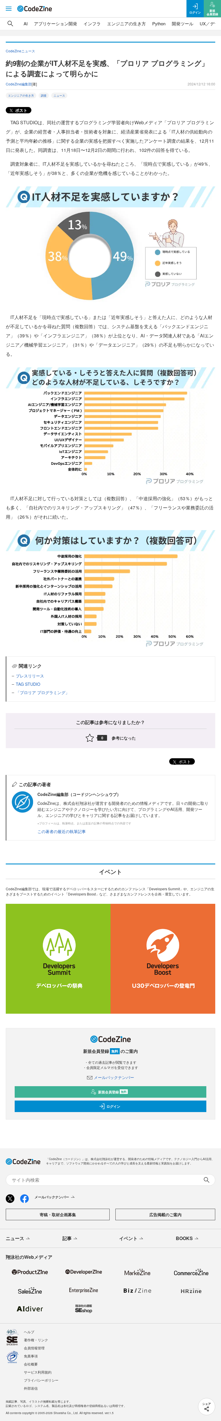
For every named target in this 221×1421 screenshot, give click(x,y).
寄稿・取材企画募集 (58, 1214)
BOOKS (184, 1238)
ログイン (113, 1106)
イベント (128, 1238)
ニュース (59, 95)
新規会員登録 (112, 1092)
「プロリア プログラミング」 (42, 692)
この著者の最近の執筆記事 (61, 831)
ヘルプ (29, 1331)
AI (26, 23)
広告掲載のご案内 (165, 1214)
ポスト (20, 110)
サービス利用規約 (38, 1372)
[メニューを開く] (8, 8)
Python (158, 23)
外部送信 (31, 1388)
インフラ (92, 23)
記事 (67, 1238)
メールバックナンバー (114, 1077)
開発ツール (182, 23)
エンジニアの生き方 (126, 23)
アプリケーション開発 (55, 23)
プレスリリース (30, 676)
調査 (44, 95)
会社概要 (31, 1363)
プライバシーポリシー (41, 1380)
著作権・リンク (36, 1339)
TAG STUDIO (28, 684)
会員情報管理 (34, 1347)
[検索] (10, 23)
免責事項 (31, 1355)
